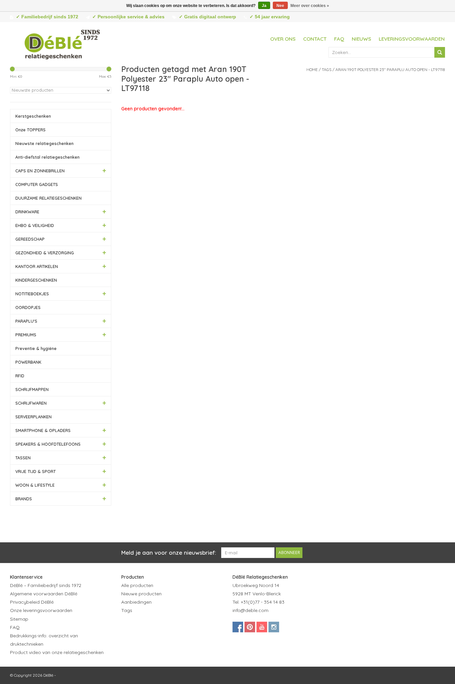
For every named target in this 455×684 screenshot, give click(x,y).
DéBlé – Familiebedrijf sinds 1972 (45, 585)
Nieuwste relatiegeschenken (44, 143)
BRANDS (23, 498)
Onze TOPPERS (30, 129)
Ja (264, 5)
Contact (314, 39)
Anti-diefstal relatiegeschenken (47, 157)
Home (312, 69)
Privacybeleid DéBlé (32, 602)
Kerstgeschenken (33, 116)
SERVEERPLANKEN (33, 416)
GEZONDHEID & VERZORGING (44, 252)
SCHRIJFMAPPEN (32, 389)
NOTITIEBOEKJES (32, 293)
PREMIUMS (25, 334)
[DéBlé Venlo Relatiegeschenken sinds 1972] (62, 43)
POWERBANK (28, 362)
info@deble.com (250, 610)
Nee (280, 5)
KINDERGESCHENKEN (36, 280)
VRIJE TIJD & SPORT (35, 471)
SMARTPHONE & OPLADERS (43, 430)
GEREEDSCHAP (30, 239)
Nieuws (361, 39)
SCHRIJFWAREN (31, 403)
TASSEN (23, 457)
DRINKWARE (27, 211)
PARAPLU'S (26, 321)
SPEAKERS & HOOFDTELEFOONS (48, 444)
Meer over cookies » (309, 5)
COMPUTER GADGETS (36, 184)
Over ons (282, 39)
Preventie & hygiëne (36, 348)
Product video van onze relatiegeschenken (57, 652)
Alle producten (137, 585)
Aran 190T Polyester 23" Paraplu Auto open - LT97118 (390, 69)
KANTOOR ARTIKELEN (36, 266)
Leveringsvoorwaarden (412, 39)
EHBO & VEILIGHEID (34, 225)
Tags (326, 69)
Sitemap (19, 619)
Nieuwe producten (141, 594)
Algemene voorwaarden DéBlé (43, 594)
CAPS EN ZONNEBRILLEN (40, 170)
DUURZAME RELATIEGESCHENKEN (48, 198)
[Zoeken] (439, 52)
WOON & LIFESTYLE (35, 485)
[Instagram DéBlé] (273, 627)
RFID (19, 375)
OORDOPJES (28, 307)
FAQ (339, 39)
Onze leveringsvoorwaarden (41, 610)
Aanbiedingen (136, 602)
